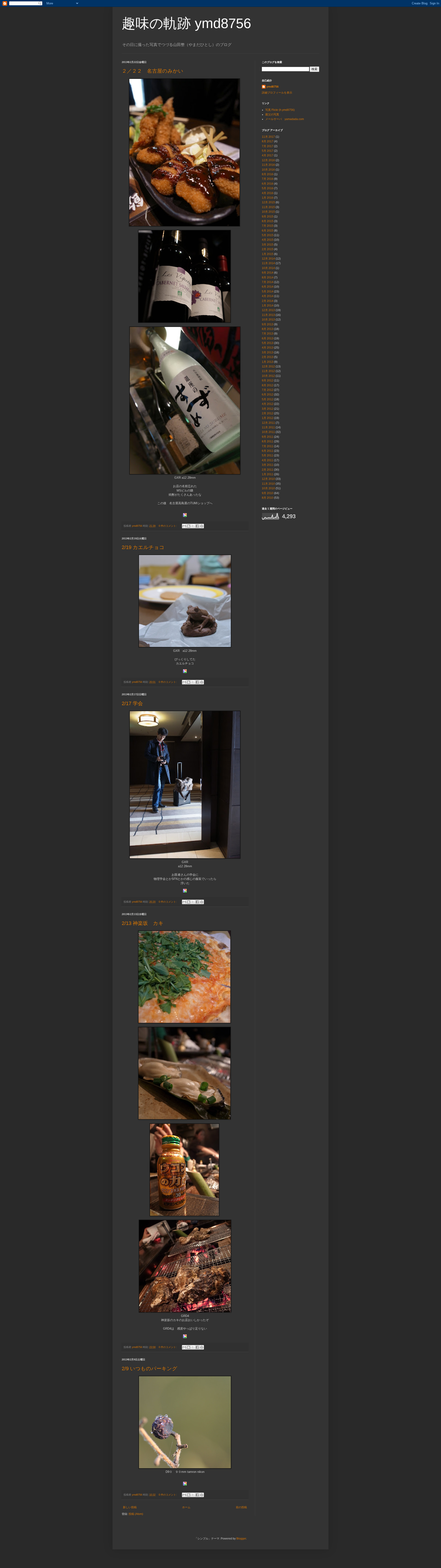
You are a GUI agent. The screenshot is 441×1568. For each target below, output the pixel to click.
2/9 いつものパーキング (149, 1368)
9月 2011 (267, 436)
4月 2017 (267, 155)
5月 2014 (267, 291)
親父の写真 (272, 114)
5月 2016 (267, 188)
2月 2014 (267, 301)
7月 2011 (267, 446)
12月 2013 (268, 310)
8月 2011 (267, 441)
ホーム (186, 1507)
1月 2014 (267, 305)
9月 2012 (267, 380)
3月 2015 (267, 244)
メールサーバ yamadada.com (284, 119)
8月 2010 (267, 497)
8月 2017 (267, 141)
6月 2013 (267, 338)
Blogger (241, 1538)
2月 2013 (267, 357)
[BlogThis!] (188, 526)
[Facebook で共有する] (197, 526)
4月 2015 (267, 239)
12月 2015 (268, 202)
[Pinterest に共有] (201, 526)
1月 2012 (267, 418)
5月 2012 (267, 399)
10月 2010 (268, 488)
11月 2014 (268, 263)
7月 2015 (267, 225)
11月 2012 (268, 371)
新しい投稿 (130, 1507)
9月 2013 (267, 324)
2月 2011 (267, 469)
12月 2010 (268, 479)
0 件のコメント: (168, 525)
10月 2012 (268, 376)
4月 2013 (267, 347)
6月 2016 (267, 183)
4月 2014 (267, 296)
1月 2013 (267, 361)
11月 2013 (268, 315)
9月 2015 (267, 216)
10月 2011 (268, 432)
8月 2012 (267, 385)
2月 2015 (267, 249)
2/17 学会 (132, 703)
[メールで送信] (184, 526)
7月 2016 (267, 178)
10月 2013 (268, 319)
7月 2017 (267, 146)
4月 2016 (267, 193)
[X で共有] (193, 526)
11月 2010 (268, 483)
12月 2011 (268, 422)
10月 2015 (268, 211)
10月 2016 (268, 169)
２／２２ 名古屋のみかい (152, 71)
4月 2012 (267, 404)
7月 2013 (267, 333)
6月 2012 (267, 394)
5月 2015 (267, 235)
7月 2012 (267, 390)
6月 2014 (267, 286)
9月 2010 (267, 493)
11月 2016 (268, 164)
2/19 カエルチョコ (143, 547)
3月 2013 (267, 352)
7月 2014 (267, 282)
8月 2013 (267, 329)
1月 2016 (267, 197)
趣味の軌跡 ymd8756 (186, 23)
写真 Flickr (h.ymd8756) (280, 110)
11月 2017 (268, 136)
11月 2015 (268, 207)
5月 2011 (267, 455)
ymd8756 (272, 86)
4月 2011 (267, 460)
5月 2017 (267, 150)
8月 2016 (267, 174)
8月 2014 (267, 277)
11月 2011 (268, 427)
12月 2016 (268, 160)
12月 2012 (268, 366)
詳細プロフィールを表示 (277, 92)
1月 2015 (267, 254)
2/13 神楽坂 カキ (145, 923)
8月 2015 (267, 221)
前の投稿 (241, 1507)
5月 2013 (267, 343)
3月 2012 (267, 408)
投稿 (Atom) (136, 1514)
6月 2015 (267, 230)
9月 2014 (267, 272)
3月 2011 (267, 464)
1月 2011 (267, 474)
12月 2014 (268, 258)
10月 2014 (268, 268)
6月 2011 (267, 450)
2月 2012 (267, 413)
